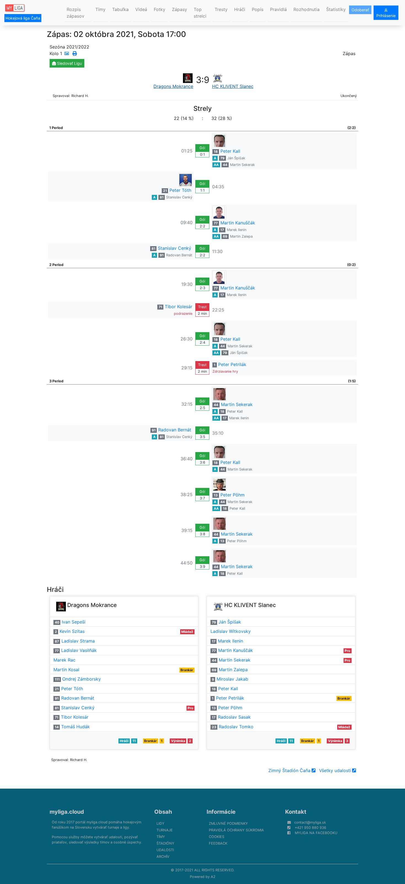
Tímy (100, 9)
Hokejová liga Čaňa (23, 18)
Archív (162, 857)
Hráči (239, 9)
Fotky (159, 9)
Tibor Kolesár (178, 306)
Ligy (160, 823)
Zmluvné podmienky (228, 823)
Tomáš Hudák (75, 726)
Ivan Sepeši (73, 622)
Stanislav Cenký (179, 197)
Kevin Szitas (72, 631)
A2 (213, 877)
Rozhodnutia (306, 9)
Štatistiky (336, 9)
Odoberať (360, 9)
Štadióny (165, 843)
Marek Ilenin (236, 230)
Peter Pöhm (232, 495)
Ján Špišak (236, 158)
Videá (141, 9)
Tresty (221, 9)
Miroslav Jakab (232, 679)
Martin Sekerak (242, 165)
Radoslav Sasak (234, 717)
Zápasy (179, 9)
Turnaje (164, 830)
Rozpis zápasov (75, 13)
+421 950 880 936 (310, 828)
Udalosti (165, 850)
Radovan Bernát (179, 255)
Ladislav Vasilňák (79, 650)
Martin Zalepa (241, 236)
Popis (257, 9)
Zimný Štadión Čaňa (289, 770)
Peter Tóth (180, 190)
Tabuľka (120, 9)
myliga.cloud (67, 811)
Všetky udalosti (335, 770)
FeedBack (218, 843)
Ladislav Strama (78, 641)
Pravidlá (278, 9)
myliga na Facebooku (316, 833)
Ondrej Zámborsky (81, 679)
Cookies (216, 837)
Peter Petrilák (232, 364)
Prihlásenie (386, 15)
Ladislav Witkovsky (230, 631)
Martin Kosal (66, 669)
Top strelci (200, 13)
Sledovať (69, 63)
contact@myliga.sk (310, 822)
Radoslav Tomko (236, 726)
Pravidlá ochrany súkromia (236, 830)
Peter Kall (230, 151)
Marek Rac (64, 660)
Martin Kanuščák (237, 222)
